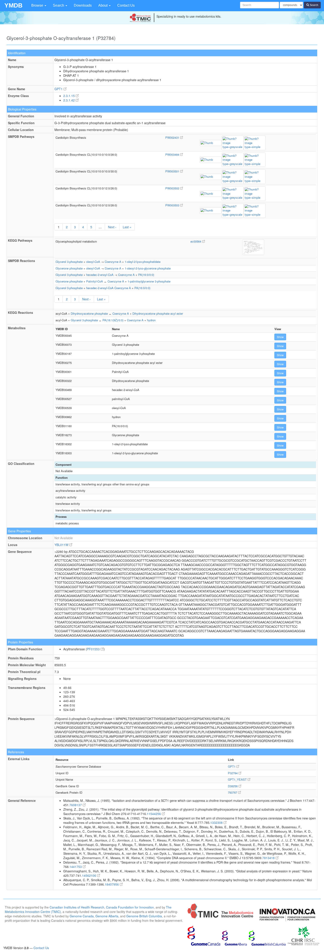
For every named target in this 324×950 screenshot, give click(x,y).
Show (280, 337)
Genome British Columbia (144, 916)
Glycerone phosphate (69, 268)
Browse (37, 5)
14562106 (89, 875)
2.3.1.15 (69, 96)
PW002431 (172, 137)
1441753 (76, 866)
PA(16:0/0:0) (146, 275)
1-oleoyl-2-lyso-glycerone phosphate (148, 268)
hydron (151, 320)
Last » (127, 227)
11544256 (154, 814)
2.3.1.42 (69, 100)
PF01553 (94, 649)
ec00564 (196, 241)
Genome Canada (82, 916)
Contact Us (126, 5)
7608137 (76, 805)
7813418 (269, 858)
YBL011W (61, 544)
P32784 (233, 773)
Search (59, 5)
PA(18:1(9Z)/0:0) (112, 320)
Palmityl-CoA (94, 281)
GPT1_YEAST (238, 779)
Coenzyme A (113, 262)
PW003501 (172, 171)
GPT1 (58, 89)
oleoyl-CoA (93, 262)
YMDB (13, 5)
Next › (112, 227)
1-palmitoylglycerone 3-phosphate (149, 281)
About (103, 5)
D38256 (233, 786)
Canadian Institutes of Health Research (77, 907)
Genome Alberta (106, 916)
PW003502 (172, 188)
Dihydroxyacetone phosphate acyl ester (157, 313)
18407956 (112, 884)
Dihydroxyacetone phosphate (89, 313)
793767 (233, 792)
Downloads (83, 5)
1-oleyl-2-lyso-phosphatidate (142, 262)
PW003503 (172, 205)
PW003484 (172, 154)
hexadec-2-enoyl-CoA (100, 275)
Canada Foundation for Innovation (130, 907)
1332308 (216, 822)
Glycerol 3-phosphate (69, 262)
